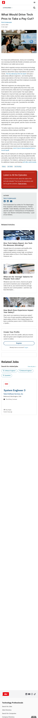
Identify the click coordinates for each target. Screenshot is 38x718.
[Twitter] (4, 201)
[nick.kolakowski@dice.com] (11, 201)
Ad (34, 717)
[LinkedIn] (8, 201)
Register (19, 343)
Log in (26, 347)
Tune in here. (22, 183)
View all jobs (31, 366)
